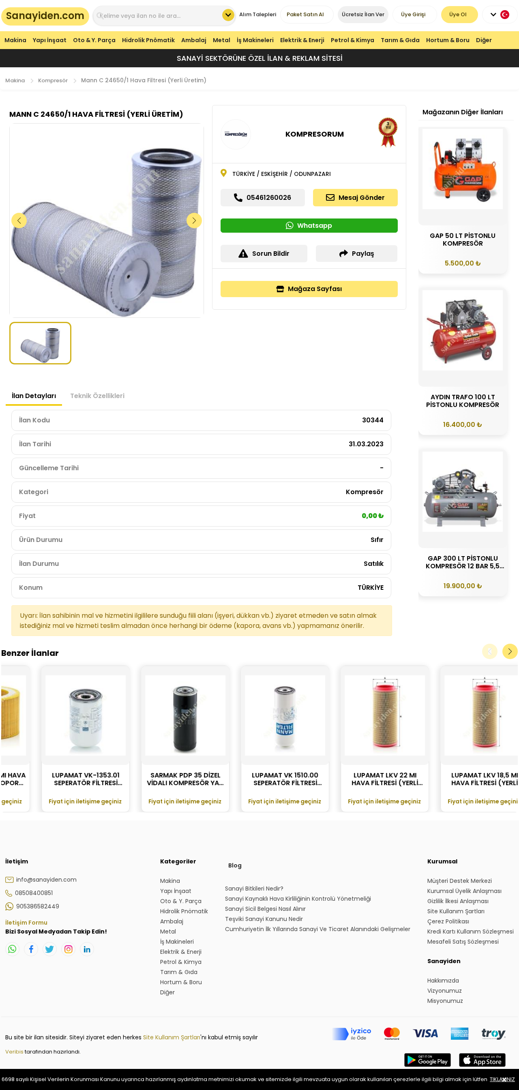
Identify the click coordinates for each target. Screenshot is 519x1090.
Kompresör (53, 80)
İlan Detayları (34, 395)
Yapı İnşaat (49, 40)
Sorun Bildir (271, 253)
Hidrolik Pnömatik (148, 40)
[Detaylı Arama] (228, 15)
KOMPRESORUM (314, 134)
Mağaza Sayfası (315, 288)
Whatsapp (314, 225)
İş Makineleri (255, 40)
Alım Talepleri (257, 14)
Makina (15, 40)
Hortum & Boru (448, 40)
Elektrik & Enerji (302, 40)
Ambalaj (193, 40)
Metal (221, 40)
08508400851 (34, 893)
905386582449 (37, 906)
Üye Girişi (413, 14)
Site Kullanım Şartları (171, 1037)
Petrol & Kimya (352, 40)
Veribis (15, 1052)
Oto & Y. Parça (94, 40)
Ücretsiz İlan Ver (363, 14)
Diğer (484, 40)
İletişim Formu (26, 923)
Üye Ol (458, 14)
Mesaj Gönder (362, 197)
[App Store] (482, 1068)
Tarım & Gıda (400, 40)
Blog (235, 865)
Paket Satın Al (305, 14)
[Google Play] (427, 1068)
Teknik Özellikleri (97, 395)
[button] (194, 220)
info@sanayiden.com (46, 880)
